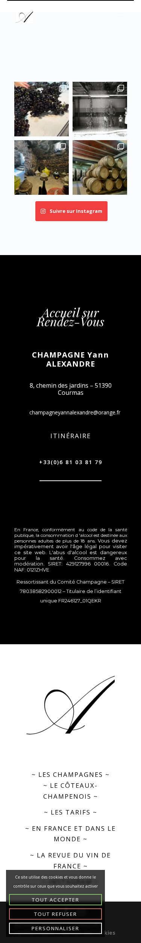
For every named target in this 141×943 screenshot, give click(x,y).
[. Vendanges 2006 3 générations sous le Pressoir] (100, 109)
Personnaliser (55, 928)
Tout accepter (55, 899)
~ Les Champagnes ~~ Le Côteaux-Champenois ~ (71, 785)
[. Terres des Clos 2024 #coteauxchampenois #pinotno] (41, 109)
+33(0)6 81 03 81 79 (70, 462)
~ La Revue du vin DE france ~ (70, 860)
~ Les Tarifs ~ (70, 812)
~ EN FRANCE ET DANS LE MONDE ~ (70, 834)
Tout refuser (55, 914)
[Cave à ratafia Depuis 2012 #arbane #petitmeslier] (41, 167)
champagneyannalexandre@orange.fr (74, 412)
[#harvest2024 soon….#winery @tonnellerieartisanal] (100, 167)
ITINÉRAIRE (70, 435)
